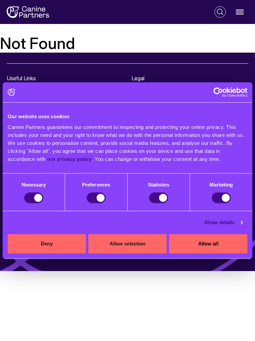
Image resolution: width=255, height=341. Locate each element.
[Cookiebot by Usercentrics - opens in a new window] (218, 92)
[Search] (220, 12)
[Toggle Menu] (240, 12)
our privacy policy (69, 159)
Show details (219, 222)
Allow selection (128, 243)
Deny (47, 243)
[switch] (96, 197)
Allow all (208, 243)
